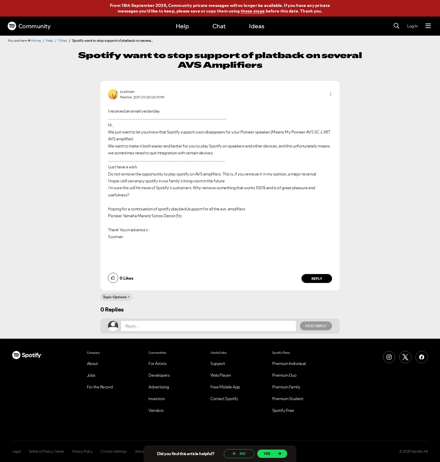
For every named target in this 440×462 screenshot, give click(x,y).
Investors (156, 398)
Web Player (220, 375)
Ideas (256, 26)
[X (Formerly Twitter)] (405, 357)
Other (62, 40)
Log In (412, 26)
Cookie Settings (114, 451)
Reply (316, 278)
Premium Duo (284, 375)
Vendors (156, 410)
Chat (219, 26)
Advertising (158, 387)
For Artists (157, 363)
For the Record (100, 387)
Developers (159, 375)
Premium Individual (289, 363)
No (242, 453)
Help (182, 26)
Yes (267, 453)
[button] (331, 94)
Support (217, 363)
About (92, 363)
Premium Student (288, 398)
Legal (16, 451)
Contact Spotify (224, 398)
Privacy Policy (82, 451)
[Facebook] (422, 357)
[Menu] (428, 26)
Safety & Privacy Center (46, 451)
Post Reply (316, 326)
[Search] (396, 26)
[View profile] (113, 94)
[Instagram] (389, 357)
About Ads (143, 451)
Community (34, 26)
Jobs (91, 375)
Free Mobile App (225, 387)
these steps (253, 11)
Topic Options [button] (115, 297)
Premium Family (286, 387)
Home (36, 40)
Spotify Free (283, 410)
